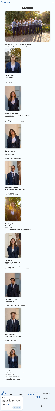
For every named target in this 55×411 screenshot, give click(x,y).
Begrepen (16, 407)
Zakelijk (20, 392)
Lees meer (8, 404)
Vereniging (12, 392)
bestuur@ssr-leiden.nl (33, 392)
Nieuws (20, 394)
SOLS (11, 394)
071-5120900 (31, 394)
